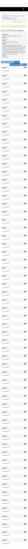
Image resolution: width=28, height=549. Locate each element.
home (3, 14)
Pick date (24, 64)
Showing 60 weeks (15, 64)
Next (16, 62)
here (21, 26)
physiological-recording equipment (11, 16)
